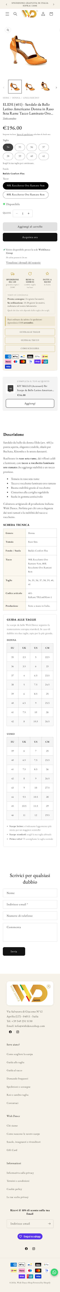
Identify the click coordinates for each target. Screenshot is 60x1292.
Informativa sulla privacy (20, 1172)
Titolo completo (9, 118)
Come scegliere (30, 348)
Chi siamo (12, 1125)
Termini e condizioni (18, 1181)
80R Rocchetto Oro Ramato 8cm (26, 194)
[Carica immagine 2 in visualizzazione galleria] (30, 86)
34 (8, 147)
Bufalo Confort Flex (14, 173)
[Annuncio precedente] (6, 4)
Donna (16, 97)
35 (19, 147)
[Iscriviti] (49, 1223)
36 (31, 147)
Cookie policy (14, 1189)
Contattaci (12, 1103)
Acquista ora (30, 237)
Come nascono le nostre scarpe (23, 1133)
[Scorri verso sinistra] (3, 87)
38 (8, 156)
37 (43, 147)
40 (31, 156)
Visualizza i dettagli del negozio (23, 262)
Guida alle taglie (30, 332)
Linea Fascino (31, 97)
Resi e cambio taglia (17, 1094)
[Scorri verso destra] (56, 87)
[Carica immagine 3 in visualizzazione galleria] (45, 86)
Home (6, 97)
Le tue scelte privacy (18, 1197)
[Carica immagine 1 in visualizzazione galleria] (15, 86)
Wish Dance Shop (25, 1282)
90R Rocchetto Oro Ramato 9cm (26, 185)
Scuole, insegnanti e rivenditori (24, 1142)
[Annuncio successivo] (53, 4)
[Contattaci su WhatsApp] (54, 1272)
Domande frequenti (17, 1078)
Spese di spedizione (25, 134)
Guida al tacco (30, 340)
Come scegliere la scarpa (20, 1054)
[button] (7, 14)
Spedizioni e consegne (18, 1086)
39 (19, 156)
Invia (14, 951)
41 (43, 156)
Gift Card (12, 1150)
